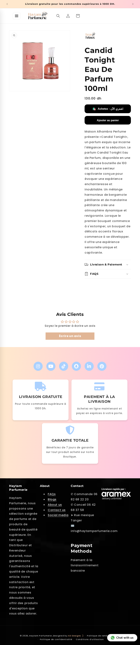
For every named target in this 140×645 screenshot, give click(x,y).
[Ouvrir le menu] (16, 16)
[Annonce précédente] (7, 4)
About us (55, 505)
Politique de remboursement (103, 635)
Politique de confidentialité (56, 639)
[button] (58, 16)
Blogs (52, 499)
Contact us (57, 510)
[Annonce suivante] (133, 4)
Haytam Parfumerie (40, 635)
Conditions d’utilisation (90, 639)
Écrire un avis (70, 336)
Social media (58, 515)
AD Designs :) (75, 635)
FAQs (52, 494)
